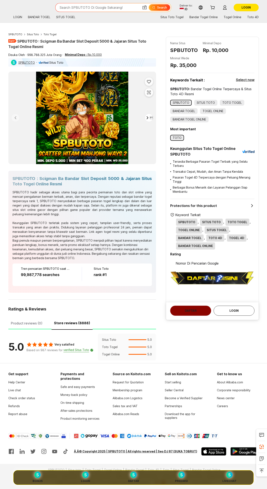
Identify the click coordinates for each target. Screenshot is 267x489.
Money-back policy (73, 395)
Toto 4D (153, 470)
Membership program (127, 390)
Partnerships (173, 406)
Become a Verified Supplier (184, 398)
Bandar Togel (134, 470)
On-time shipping (72, 402)
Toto (166, 470)
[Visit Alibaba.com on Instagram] (44, 451)
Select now (245, 80)
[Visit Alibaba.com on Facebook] (11, 451)
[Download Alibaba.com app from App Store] (213, 451)
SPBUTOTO (15, 34)
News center (226, 398)
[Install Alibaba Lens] (261, 447)
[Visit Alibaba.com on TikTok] (65, 451)
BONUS (38, 481)
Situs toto (74, 470)
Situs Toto (33, 34)
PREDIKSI (181, 481)
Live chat (14, 390)
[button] (144, 7)
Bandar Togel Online (206, 470)
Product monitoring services (79, 418)
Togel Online (113, 470)
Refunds (14, 406)
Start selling (173, 382)
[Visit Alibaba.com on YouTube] (55, 451)
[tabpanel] (82, 347)
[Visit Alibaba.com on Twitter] (33, 451)
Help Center (16, 382)
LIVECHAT (229, 481)
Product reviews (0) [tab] (26, 323)
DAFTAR (133, 481)
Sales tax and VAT (125, 406)
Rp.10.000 (83, 54)
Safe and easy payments (77, 387)
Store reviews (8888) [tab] (72, 323)
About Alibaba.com (230, 382)
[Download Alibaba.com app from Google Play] (244, 451)
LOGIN (85, 481)
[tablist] (82, 322)
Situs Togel (181, 470)
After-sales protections (76, 410)
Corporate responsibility (234, 390)
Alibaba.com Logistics (127, 398)
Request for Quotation (128, 382)
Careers (222, 406)
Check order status (21, 398)
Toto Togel (50, 34)
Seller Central (174, 390)
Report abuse (17, 414)
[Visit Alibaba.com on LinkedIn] (22, 451)
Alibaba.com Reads (126, 414)
